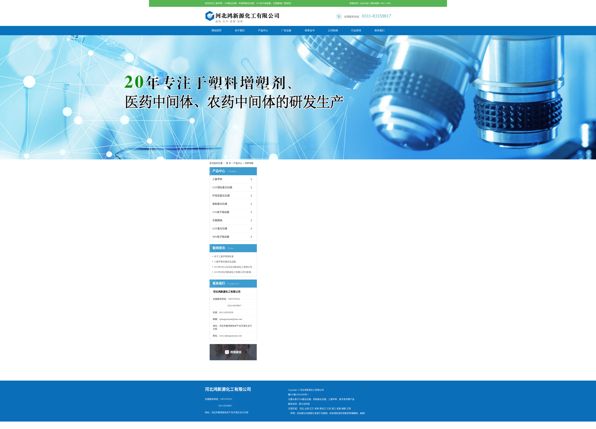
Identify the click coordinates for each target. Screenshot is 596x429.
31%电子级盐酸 (220, 212)
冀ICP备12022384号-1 (298, 394)
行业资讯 (356, 30)
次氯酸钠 (217, 220)
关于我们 (240, 30)
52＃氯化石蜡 (219, 228)
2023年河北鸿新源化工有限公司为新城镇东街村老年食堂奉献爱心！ (234, 272)
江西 (348, 408)
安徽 (338, 408)
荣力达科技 (304, 404)
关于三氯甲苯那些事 (224, 256)
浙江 (334, 408)
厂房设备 (286, 30)
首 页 (228, 163)
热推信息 (354, 3)
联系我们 (379, 30)
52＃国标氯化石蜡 (222, 187)
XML (388, 3)
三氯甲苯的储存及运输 (225, 262)
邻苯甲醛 (249, 163)
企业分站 (364, 3)
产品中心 (263, 30)
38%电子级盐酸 (220, 236)
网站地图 (374, 3)
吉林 (316, 408)
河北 (302, 408)
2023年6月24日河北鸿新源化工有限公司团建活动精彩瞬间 (234, 267)
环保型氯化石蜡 (221, 195)
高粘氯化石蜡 (219, 204)
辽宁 (311, 408)
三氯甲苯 (217, 179)
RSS (383, 3)
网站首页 (216, 30)
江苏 (329, 408)
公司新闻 (333, 30)
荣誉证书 (310, 30)
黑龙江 (322, 408)
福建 (343, 408)
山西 (307, 408)
